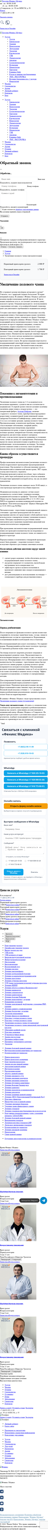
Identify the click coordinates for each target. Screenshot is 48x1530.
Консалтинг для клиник (14, 1435)
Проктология (14, 46)
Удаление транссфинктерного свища (19, 1106)
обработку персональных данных (27, 209)
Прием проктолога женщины (16, 1059)
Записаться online (12, 905)
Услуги (12, 39)
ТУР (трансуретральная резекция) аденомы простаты (26, 983)
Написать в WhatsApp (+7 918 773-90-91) (26, 786)
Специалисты (10, 86)
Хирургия (13, 70)
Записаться (4, 1150)
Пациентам (9, 1449)
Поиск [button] (2, 10)
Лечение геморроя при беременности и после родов (25, 1111)
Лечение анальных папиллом (16, 1080)
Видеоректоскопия (12, 1069)
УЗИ (11, 55)
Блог (6, 95)
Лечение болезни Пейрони (15, 997)
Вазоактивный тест (12, 966)
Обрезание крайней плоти (15, 1030)
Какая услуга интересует (14, 834)
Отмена (3, 247)
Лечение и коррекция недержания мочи (20, 976)
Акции (7, 88)
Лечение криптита (12, 1087)
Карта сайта (9, 1426)
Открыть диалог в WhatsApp (13, 872)
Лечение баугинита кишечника (17, 1083)
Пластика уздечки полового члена (18, 1018)
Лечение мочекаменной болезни (17, 974)
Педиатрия (13, 65)
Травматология (15, 116)
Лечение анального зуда (14, 1076)
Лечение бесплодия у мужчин (16, 1011)
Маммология (14, 67)
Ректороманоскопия (13, 1071)
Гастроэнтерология (17, 62)
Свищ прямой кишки (13, 1134)
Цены (7, 1397)
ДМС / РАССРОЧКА (17, 77)
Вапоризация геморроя (14, 1120)
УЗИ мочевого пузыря (13, 955)
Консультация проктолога (15, 1062)
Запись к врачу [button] (6, 1408)
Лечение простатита (13, 978)
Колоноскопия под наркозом (16, 1053)
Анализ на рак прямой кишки (16, 1064)
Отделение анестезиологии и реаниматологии (23, 1138)
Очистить (34, 872)
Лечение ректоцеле (12, 1092)
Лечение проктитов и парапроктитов (19, 1090)
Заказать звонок (6, 17)
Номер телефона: (33, 186)
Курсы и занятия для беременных (22, 74)
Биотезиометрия (11, 964)
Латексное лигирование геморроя (18, 1125)
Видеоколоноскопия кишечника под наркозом (23, 1050)
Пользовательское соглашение (12, 1515)
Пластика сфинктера (13, 1099)
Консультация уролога (13, 945)
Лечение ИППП (11, 985)
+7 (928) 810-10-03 (26, 753)
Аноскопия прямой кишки (15, 1066)
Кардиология (14, 53)
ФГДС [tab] (8, 941)
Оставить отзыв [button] (18, 1408)
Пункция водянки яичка (14, 1034)
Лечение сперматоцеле (14, 992)
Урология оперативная (14, 1013)
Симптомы (9, 1401)
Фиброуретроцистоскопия (15, 959)
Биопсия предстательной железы (18, 957)
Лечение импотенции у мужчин (17, 999)
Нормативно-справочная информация (20, 1433)
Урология (13, 51)
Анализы (13, 60)
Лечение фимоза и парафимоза (17, 1016)
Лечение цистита (11, 969)
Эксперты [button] (29, 1408)
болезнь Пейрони (24, 411)
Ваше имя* (8, 825)
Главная (8, 251)
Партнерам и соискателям (15, 1430)
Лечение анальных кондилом (16, 1078)
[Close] (1, 169)
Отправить (4, 216)
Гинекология (14, 41)
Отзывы (8, 149)
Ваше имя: (41, 179)
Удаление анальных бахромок (16, 1104)
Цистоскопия (10, 962)
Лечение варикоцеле (13, 990)
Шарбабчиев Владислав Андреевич (11, 1192)
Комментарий (31, 205)
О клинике (9, 1394)
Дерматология (15, 58)
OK (2, 228)
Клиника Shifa (15, 72)
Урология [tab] (9, 934)
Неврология (14, 81)
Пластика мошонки (12, 1032)
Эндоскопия (14, 48)
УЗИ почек (9, 952)
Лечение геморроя (12, 1108)
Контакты (8, 93)
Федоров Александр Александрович (12, 1245)
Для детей (9, 1446)
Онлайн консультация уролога (17, 948)
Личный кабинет (11, 91)
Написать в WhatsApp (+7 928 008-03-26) (26, 779)
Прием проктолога (12, 1057)
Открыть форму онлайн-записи (25, 806)
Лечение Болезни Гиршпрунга (17, 1085)
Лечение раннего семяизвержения (18, 1009)
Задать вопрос (14, 1150)
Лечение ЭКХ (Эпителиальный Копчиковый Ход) (25, 1097)
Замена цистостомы (12, 1037)
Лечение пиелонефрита (14, 971)
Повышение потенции (14, 1002)
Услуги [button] (7, 37)
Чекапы (8, 84)
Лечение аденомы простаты (16, 981)
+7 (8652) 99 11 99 (7, 898)
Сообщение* (9, 843)
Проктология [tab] (10, 939)
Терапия (12, 44)
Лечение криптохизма (13, 995)
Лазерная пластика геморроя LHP (18, 1123)
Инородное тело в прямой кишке (18, 1101)
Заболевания (10, 1399)
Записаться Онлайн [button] (7, 28)
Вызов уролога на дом (13, 950)
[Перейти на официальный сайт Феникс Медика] (4, 1467)
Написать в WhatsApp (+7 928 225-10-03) (26, 773)
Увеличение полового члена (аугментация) (17, 701)
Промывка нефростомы (14, 1039)
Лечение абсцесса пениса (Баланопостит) (21, 988)
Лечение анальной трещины (16, 1130)
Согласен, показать (15, 247)
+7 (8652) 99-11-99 (26, 746)
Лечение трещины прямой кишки (18, 1094)
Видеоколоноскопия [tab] (13, 936)
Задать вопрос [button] (5, 900)
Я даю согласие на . (20, 209)
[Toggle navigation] (11, 24)
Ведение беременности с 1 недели (22, 79)
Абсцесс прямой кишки (14, 1073)
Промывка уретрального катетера (18, 1041)
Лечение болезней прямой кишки (18, 1048)
